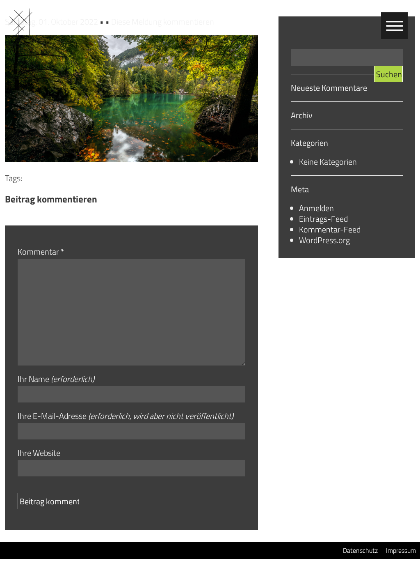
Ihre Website (39, 453)
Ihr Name (56, 379)
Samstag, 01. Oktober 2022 (52, 21)
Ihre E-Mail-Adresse (125, 416)
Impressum (401, 550)
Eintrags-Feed (323, 218)
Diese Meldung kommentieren (162, 21)
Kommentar (41, 251)
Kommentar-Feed (330, 229)
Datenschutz (360, 550)
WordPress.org (324, 240)
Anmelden (316, 208)
